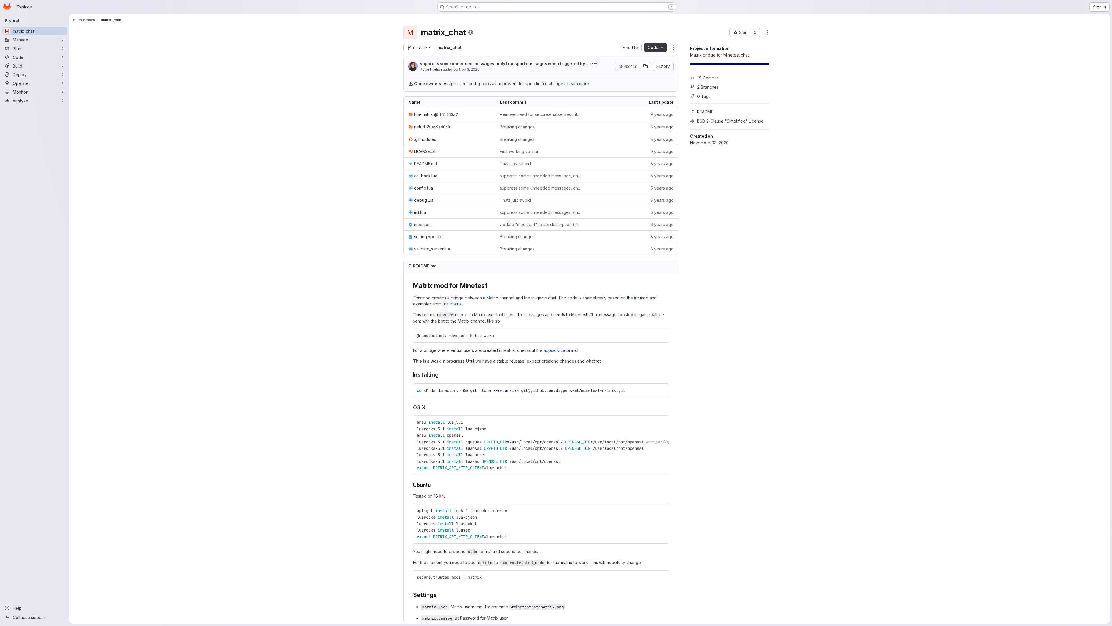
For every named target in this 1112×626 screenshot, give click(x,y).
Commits (708, 77)
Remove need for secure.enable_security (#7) (541, 114)
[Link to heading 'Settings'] (440, 594)
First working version (519, 151)
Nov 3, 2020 (469, 69)
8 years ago (662, 126)
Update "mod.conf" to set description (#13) (541, 224)
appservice (554, 350)
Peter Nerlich (431, 69)
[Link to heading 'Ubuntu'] (433, 485)
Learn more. (578, 83)
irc (636, 297)
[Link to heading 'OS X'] (428, 407)
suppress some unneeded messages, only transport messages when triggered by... (504, 63)
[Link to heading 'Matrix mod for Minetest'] (491, 285)
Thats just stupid (515, 163)
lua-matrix (452, 303)
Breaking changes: (517, 126)
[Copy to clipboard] (662, 335)
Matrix (492, 297)
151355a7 (448, 114)
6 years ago (662, 224)
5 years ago (662, 175)
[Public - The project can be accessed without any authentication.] (470, 32)
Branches (708, 87)
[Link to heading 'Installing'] (441, 374)
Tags (704, 96)
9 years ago (662, 114)
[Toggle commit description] (594, 63)
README (705, 111)
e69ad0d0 (440, 127)
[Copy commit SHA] (645, 66)
